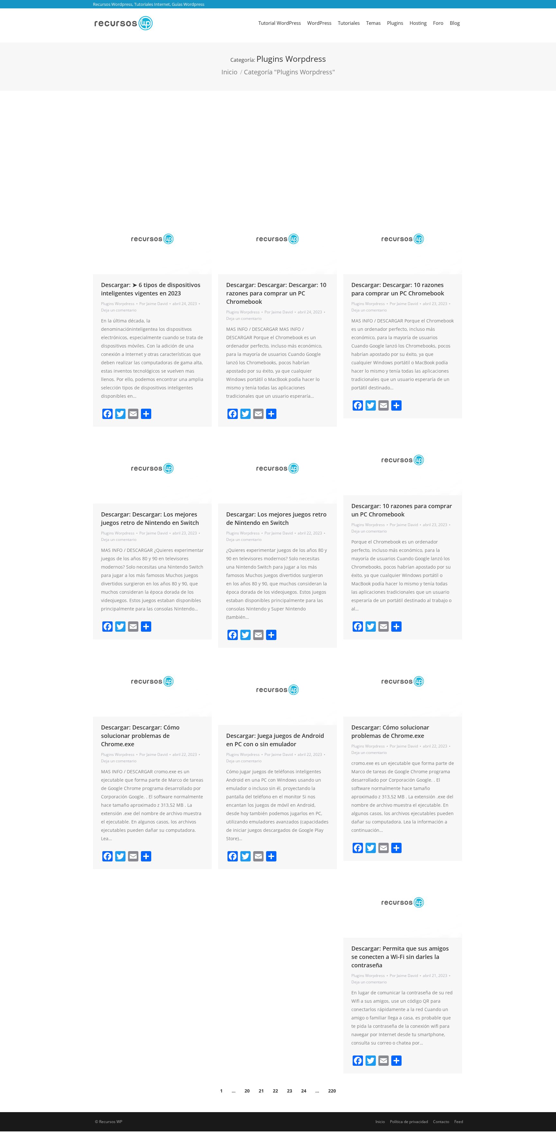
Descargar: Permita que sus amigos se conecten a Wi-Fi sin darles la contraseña (400, 956)
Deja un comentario (118, 310)
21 (261, 1091)
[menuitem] (279, 22)
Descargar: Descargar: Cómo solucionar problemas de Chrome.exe (140, 735)
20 (247, 1091)
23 (289, 1091)
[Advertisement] (278, 139)
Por (153, 303)
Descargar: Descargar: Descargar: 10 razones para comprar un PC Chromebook (276, 293)
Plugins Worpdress (117, 303)
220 (332, 1091)
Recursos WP (110, 1121)
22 (275, 1091)
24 (303, 1091)
